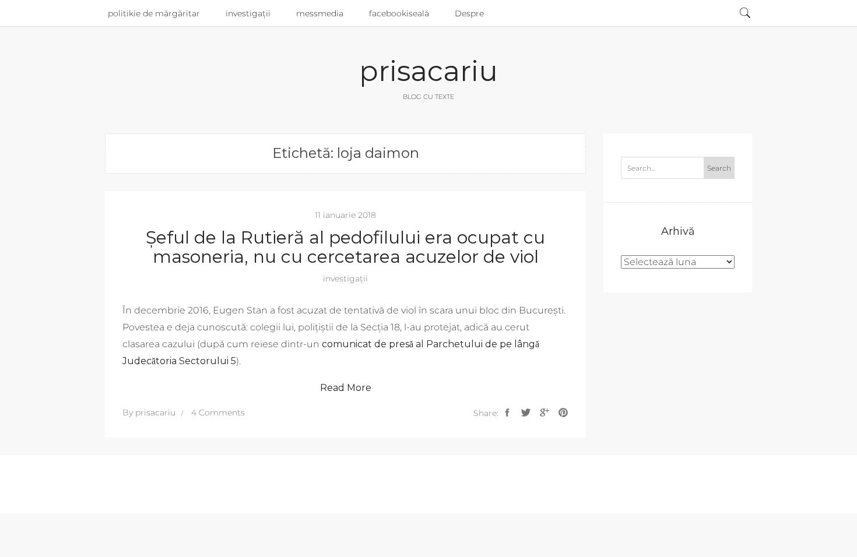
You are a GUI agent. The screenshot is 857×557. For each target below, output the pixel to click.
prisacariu (428, 71)
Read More (345, 387)
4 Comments (218, 412)
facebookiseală (399, 13)
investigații (248, 13)
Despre (469, 13)
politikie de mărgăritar (154, 13)
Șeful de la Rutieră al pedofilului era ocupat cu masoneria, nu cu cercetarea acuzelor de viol (345, 247)
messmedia (319, 13)
